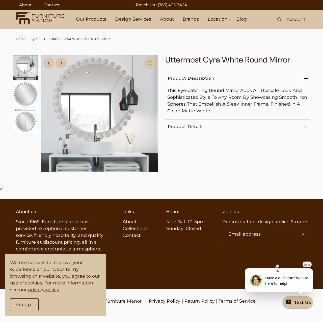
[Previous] (48, 63)
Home (20, 39)
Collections (135, 228)
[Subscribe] (300, 234)
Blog (241, 19)
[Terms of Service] (215, 301)
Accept (24, 304)
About (25, 5)
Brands (191, 19)
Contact (52, 5)
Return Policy (199, 301)
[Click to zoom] (149, 63)
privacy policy (43, 290)
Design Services (133, 19)
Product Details (186, 126)
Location (217, 19)
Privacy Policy (164, 301)
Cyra (34, 39)
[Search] (279, 19)
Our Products (91, 19)
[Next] (61, 63)
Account (295, 19)
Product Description (191, 78)
